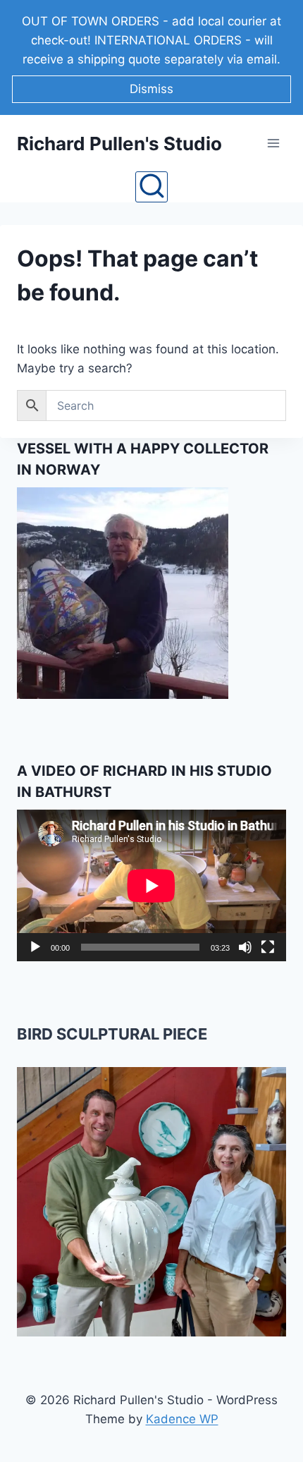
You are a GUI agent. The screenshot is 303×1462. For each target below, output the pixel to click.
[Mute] (245, 947)
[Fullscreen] (268, 947)
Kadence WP (182, 1419)
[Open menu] (273, 143)
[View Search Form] (151, 186)
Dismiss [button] (151, 89)
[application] (151, 885)
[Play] (35, 947)
